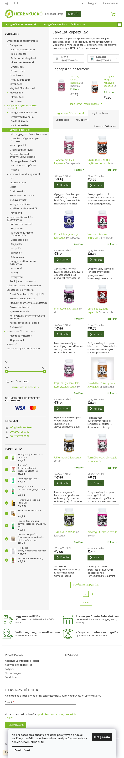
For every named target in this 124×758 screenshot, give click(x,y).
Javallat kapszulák (20, 129)
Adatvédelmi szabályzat (18, 664)
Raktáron (19, 381)
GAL (12, 178)
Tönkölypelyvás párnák (23, 161)
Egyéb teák (16, 84)
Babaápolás (17, 257)
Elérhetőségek (13, 673)
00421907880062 (19, 431)
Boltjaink (9, 669)
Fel (87, 602)
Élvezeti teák (18, 71)
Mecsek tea (16, 92)
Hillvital (14, 272)
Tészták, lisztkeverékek (22, 298)
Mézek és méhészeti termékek (24, 285)
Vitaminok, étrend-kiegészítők (23, 174)
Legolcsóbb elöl (99, 113)
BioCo (13, 187)
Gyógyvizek (16, 327)
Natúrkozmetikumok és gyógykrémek (20, 219)
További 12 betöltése (86, 585)
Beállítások (23, 750)
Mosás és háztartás (21, 335)
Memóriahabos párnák (23, 165)
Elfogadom (102, 737)
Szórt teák (16, 101)
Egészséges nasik (19, 311)
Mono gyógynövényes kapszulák (29, 134)
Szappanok (17, 228)
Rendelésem (12, 677)
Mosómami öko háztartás (21, 331)
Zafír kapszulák (18, 145)
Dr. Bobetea (16, 75)
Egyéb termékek (20, 125)
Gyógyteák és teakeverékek (22, 40)
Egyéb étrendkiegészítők (23, 208)
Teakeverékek (18, 53)
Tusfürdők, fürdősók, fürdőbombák (22, 234)
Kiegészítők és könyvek (23, 88)
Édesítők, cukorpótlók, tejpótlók (27, 294)
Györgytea (16, 45)
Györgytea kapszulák (21, 149)
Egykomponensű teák (23, 49)
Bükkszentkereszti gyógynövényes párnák (23, 155)
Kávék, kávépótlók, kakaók (24, 322)
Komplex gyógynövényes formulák (25, 140)
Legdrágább (62, 119)
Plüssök (15, 169)
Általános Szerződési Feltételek (22, 660)
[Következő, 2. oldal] (86, 594)
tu (42, 742)
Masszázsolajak (19, 239)
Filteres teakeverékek (22, 62)
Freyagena (16, 212)
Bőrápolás (16, 252)
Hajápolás (16, 248)
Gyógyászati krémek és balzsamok (23, 263)
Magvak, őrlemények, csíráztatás (28, 303)
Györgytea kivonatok (22, 117)
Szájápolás (16, 244)
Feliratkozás (16, 725)
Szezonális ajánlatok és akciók (23, 348)
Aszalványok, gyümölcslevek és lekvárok (27, 317)
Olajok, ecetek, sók (20, 307)
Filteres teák (17, 97)
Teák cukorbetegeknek (23, 58)
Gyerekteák (17, 66)
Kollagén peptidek (20, 204)
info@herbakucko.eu (21, 427)
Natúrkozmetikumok (21, 224)
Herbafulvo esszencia (22, 195)
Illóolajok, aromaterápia (23, 281)
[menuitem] (21, 24)
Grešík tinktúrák (19, 121)
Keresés (73, 14)
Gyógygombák (18, 200)
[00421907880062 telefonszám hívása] (10, 3)
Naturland (16, 268)
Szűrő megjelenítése (24, 387)
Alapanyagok (17, 340)
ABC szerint (82, 119)
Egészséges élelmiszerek (20, 289)
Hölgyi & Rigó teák (20, 79)
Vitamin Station (18, 182)
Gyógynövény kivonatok (23, 112)
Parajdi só (12, 344)
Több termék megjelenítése (84, 104)
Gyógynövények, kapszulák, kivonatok (22, 107)
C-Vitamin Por (18, 191)
